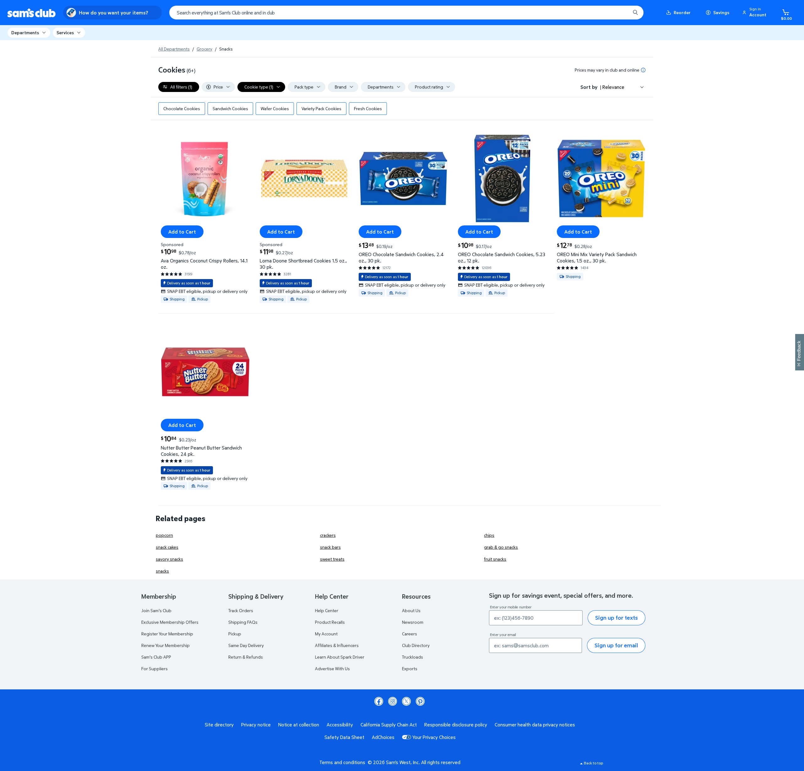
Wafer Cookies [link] (275, 108)
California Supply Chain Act (389, 724)
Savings (721, 12)
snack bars (330, 547)
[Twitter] (406, 701)
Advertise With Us (332, 668)
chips (489, 535)
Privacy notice (256, 724)
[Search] (635, 13)
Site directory (219, 724)
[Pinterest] (420, 701)
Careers (409, 634)
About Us (411, 610)
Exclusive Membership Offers (169, 622)
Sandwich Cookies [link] (230, 108)
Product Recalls (330, 622)
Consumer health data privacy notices (535, 724)
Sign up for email (616, 645)
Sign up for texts (616, 618)
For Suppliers (154, 668)
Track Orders (240, 610)
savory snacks (169, 559)
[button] (755, 12)
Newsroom (412, 622)
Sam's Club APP (156, 657)
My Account (326, 634)
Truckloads (412, 657)
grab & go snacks (501, 547)
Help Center (326, 610)
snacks (162, 571)
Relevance (613, 87)
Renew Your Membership (165, 645)
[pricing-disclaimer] (643, 70)
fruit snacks (495, 559)
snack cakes (167, 547)
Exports (409, 668)
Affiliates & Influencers (337, 645)
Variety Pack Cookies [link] (321, 108)
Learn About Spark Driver (339, 657)
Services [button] (65, 32)
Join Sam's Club (156, 610)
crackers (328, 535)
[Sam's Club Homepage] (32, 12)
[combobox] (406, 12)
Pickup (234, 634)
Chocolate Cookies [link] (181, 108)
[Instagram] (392, 701)
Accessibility (340, 724)
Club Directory (416, 645)
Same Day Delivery (246, 645)
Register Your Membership (167, 634)
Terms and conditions (342, 762)
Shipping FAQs (243, 622)
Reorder (682, 12)
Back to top (593, 763)
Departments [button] (25, 32)
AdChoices (383, 737)
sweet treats (332, 559)
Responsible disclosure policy (455, 724)
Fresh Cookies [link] (368, 108)
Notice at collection (298, 724)
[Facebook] (379, 701)
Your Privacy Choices (434, 737)
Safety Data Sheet (344, 737)
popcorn (164, 535)
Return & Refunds (245, 657)
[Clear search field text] (620, 12)
